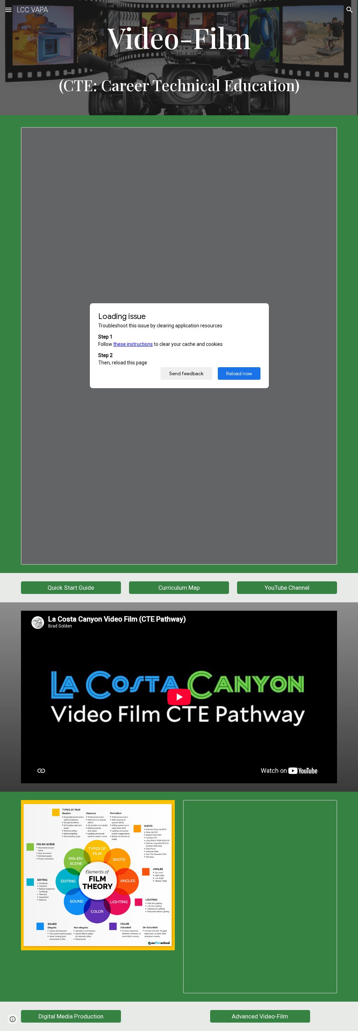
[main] (179, 59)
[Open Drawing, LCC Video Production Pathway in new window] (324, 809)
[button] (8, 9)
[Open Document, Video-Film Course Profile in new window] (324, 136)
